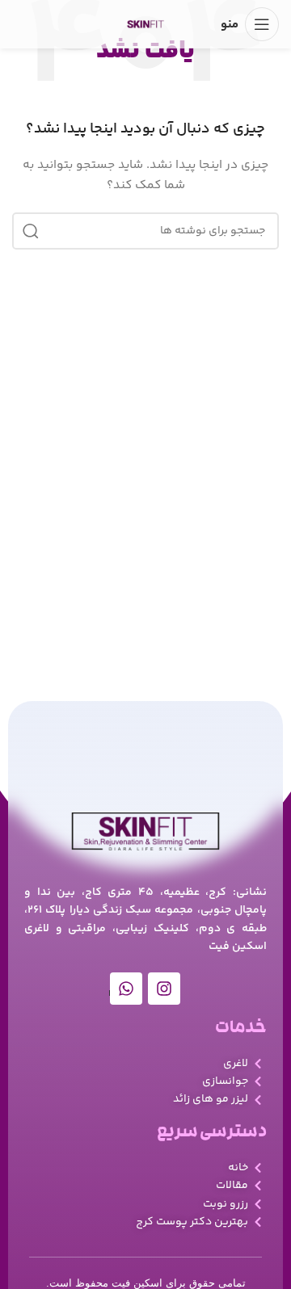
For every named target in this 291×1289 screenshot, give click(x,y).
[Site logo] (145, 24)
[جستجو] (30, 231)
